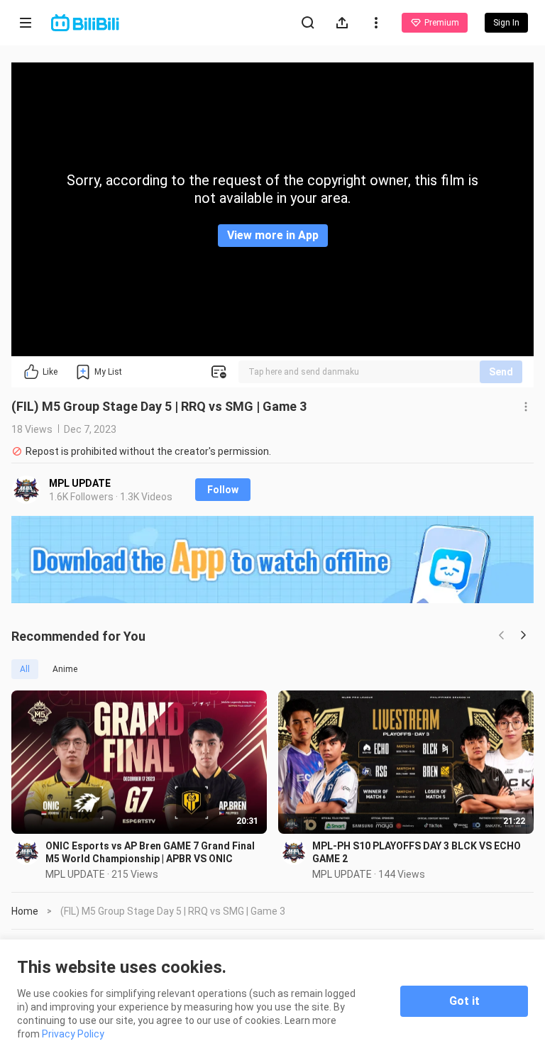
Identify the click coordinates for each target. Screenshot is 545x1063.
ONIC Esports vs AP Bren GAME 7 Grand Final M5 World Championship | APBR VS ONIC (150, 852)
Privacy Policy (73, 1034)
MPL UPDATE (80, 483)
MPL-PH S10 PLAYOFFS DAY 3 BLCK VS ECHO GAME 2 (416, 852)
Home (24, 911)
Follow (222, 489)
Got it (464, 1001)
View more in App (273, 235)
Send (501, 372)
